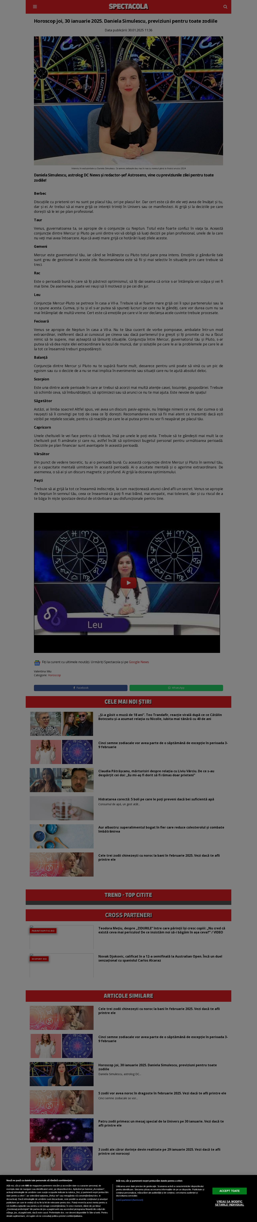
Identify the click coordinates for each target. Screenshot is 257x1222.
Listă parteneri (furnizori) (129, 1200)
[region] (128, 1198)
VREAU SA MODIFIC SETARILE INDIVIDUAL (229, 1203)
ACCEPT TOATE (229, 1190)
